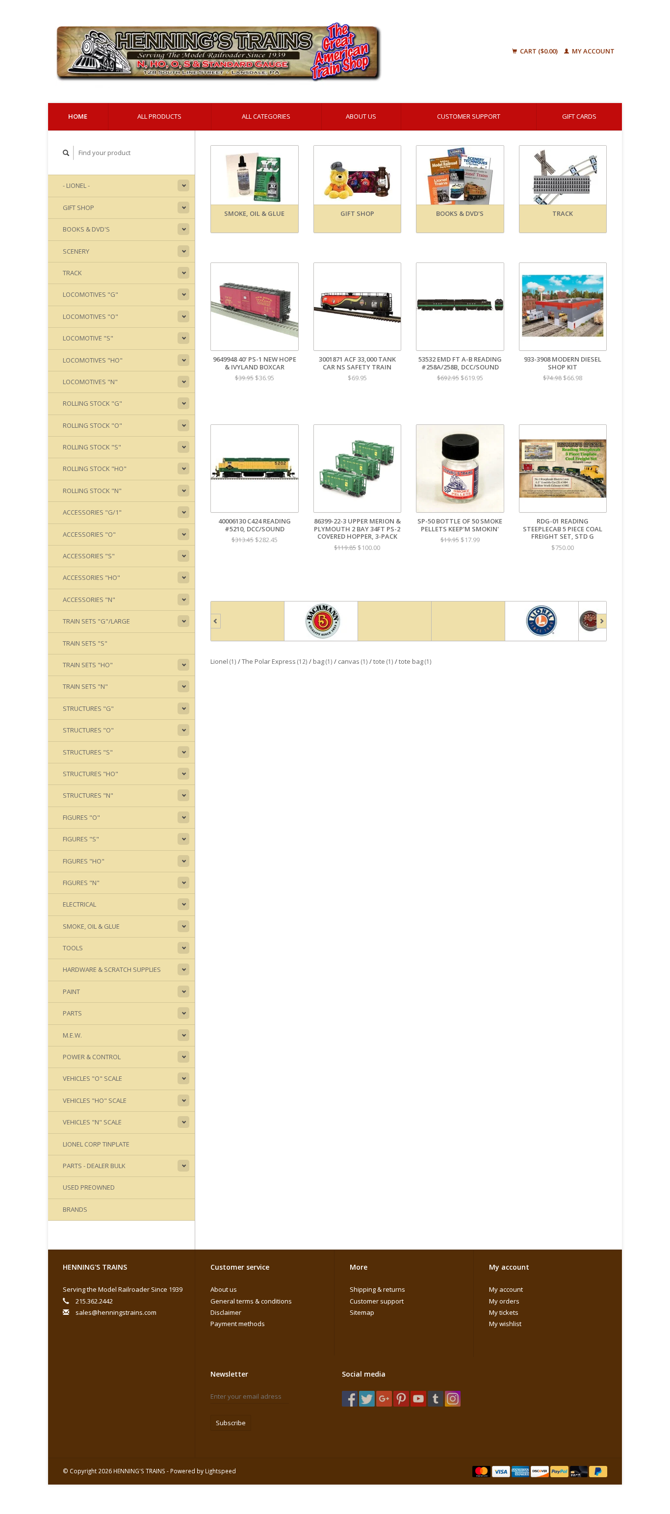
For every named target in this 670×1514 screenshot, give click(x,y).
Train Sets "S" (85, 643)
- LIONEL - (76, 185)
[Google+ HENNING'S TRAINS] (384, 1399)
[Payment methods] (482, 1470)
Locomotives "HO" (93, 360)
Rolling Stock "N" (92, 490)
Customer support (468, 116)
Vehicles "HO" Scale (95, 1100)
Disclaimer (225, 1312)
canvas (353, 661)
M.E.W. (72, 1035)
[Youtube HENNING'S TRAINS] (418, 1399)
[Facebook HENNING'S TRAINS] (350, 1399)
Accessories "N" (89, 599)
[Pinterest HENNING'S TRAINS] (401, 1399)
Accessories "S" (89, 555)
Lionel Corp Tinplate (96, 1144)
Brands (75, 1209)
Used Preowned (89, 1187)
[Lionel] (468, 621)
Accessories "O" (89, 534)
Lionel (223, 661)
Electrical (79, 904)
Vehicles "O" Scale (92, 1078)
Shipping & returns (377, 1289)
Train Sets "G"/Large (96, 621)
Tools (73, 947)
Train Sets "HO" (88, 664)
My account (592, 51)
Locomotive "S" (88, 338)
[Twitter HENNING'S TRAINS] (367, 1399)
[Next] (601, 621)
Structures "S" (88, 752)
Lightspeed (220, 1471)
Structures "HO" (90, 773)
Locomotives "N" (90, 381)
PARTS (72, 1013)
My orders (504, 1301)
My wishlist (505, 1323)
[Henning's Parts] (321, 621)
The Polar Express (275, 661)
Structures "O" (88, 730)
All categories (266, 116)
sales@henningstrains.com (116, 1312)
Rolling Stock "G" (92, 403)
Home (77, 116)
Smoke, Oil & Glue (91, 926)
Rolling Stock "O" (92, 425)
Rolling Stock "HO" (95, 468)
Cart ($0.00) (538, 51)
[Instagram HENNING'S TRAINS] (453, 1399)
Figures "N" (81, 882)
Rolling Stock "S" (92, 447)
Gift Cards (579, 116)
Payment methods (237, 1323)
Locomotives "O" (90, 316)
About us (361, 116)
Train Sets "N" (85, 686)
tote (383, 661)
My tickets (503, 1312)
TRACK (72, 272)
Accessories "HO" (91, 577)
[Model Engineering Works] (542, 621)
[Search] (66, 153)
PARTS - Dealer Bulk (94, 1165)
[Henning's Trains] (268, 51)
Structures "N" (88, 795)
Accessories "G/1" (92, 512)
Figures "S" (81, 839)
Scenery (76, 251)
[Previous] (215, 621)
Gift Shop (78, 207)
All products (159, 116)
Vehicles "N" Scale (92, 1122)
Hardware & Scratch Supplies (112, 969)
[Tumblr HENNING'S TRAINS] (435, 1399)
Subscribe (231, 1422)
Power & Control (92, 1056)
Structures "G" (88, 708)
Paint (71, 991)
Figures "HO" (83, 861)
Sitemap (362, 1312)
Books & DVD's (86, 229)
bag (323, 661)
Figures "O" (81, 817)
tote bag (415, 661)
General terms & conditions (251, 1301)
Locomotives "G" (90, 294)
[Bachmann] (247, 621)
